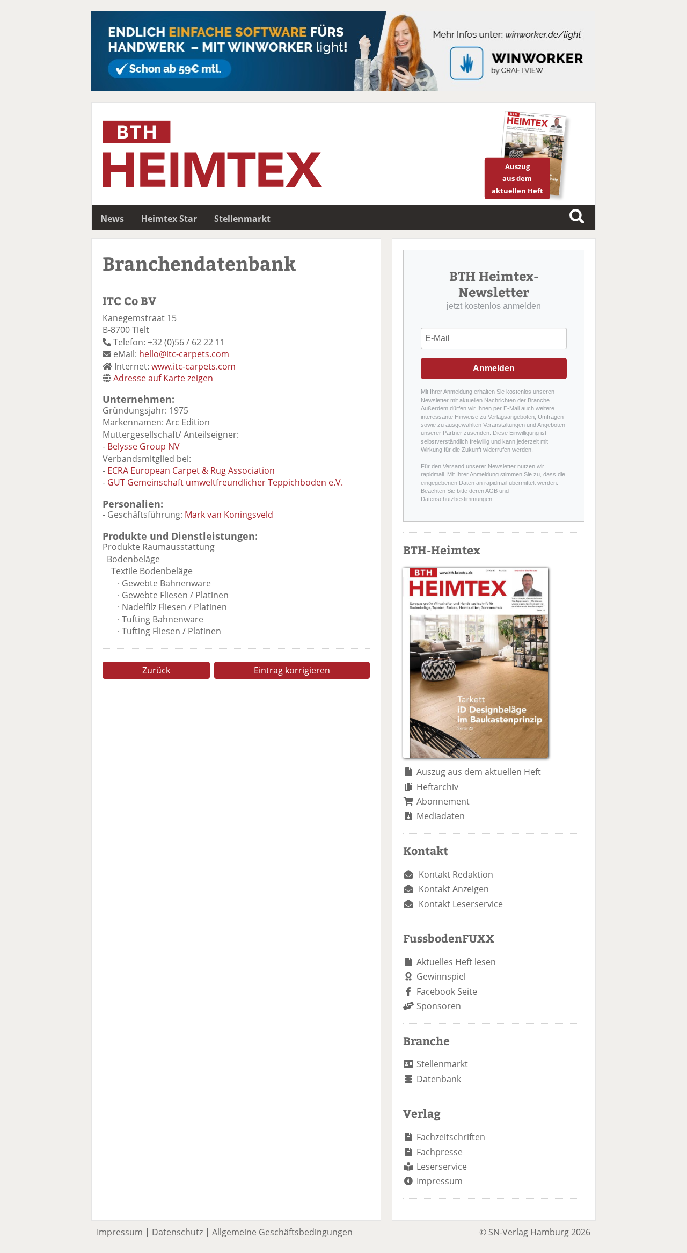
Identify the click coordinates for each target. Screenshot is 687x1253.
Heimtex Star (169, 218)
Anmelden (494, 368)
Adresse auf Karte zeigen (163, 378)
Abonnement (443, 801)
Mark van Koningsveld (229, 514)
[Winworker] (343, 88)
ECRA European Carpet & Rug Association (191, 470)
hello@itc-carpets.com (184, 354)
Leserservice (441, 1166)
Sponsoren (438, 1006)
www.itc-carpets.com (193, 366)
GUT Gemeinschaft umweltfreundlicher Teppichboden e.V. (225, 482)
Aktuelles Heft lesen (456, 962)
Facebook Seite (446, 991)
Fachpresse (439, 1152)
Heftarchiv (437, 787)
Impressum (439, 1181)
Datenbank (438, 1079)
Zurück (156, 670)
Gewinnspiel (441, 976)
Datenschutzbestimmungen (456, 499)
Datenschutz (177, 1232)
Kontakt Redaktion (456, 874)
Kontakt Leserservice (461, 904)
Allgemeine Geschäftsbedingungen (282, 1232)
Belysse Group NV (143, 446)
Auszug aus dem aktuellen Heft (478, 772)
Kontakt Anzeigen (454, 889)
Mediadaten (440, 816)
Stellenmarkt (242, 218)
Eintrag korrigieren (292, 670)
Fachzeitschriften (450, 1137)
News (112, 218)
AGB (491, 491)
